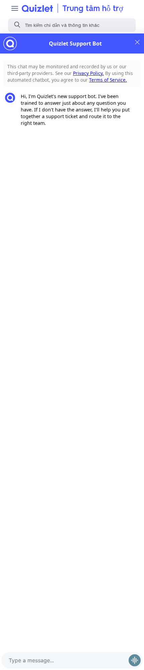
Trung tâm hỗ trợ (92, 8)
